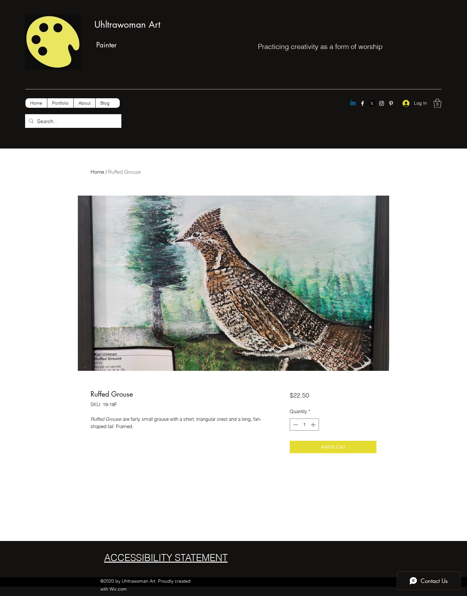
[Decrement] (295, 425)
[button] (437, 103)
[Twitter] (372, 103)
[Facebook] (362, 103)
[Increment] (313, 425)
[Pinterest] (391, 103)
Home (97, 172)
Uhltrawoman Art (127, 24)
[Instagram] (381, 103)
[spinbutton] (304, 425)
